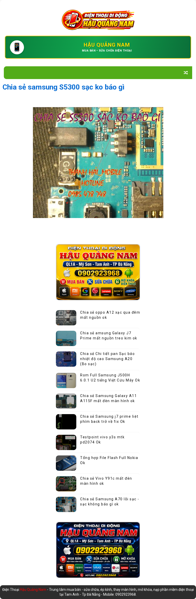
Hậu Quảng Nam (33, 590)
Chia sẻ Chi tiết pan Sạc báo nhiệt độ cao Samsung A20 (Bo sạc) (107, 359)
